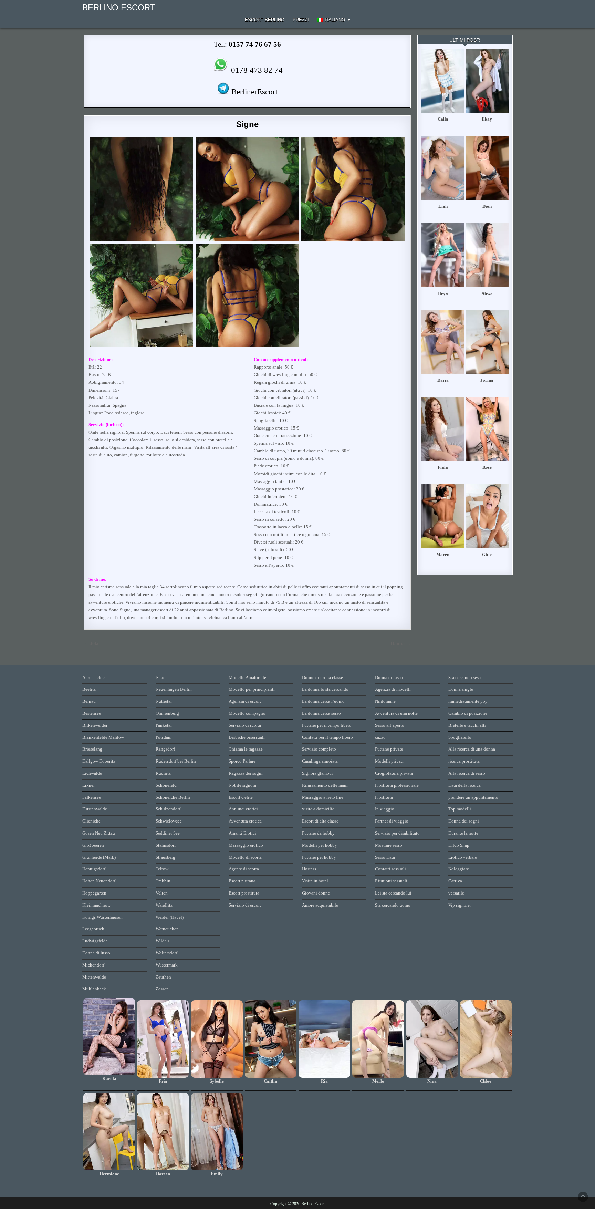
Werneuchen (167, 928)
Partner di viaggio (391, 821)
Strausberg (165, 857)
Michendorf (93, 965)
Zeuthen (163, 977)
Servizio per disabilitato (397, 833)
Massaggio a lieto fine (322, 797)
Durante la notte (463, 833)
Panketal (164, 725)
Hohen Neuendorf (98, 881)
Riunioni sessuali (391, 881)
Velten (162, 893)
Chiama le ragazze (246, 749)
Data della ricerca (464, 785)
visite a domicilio (318, 809)
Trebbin (163, 881)
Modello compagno (247, 713)
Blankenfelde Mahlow (103, 737)
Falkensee (91, 797)
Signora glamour (317, 773)
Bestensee (91, 713)
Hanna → (400, 643)
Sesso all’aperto (389, 725)
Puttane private (389, 749)
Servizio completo (319, 749)
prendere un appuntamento (473, 797)
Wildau (162, 940)
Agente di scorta (244, 868)
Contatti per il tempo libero (327, 737)
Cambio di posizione (467, 713)
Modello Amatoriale (247, 677)
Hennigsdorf (93, 868)
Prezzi (301, 19)
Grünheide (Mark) (99, 857)
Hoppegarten (94, 893)
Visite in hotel (315, 881)
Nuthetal (164, 701)
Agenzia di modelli (393, 689)
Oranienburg (167, 713)
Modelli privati (389, 761)
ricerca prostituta (464, 761)
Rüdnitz (163, 773)
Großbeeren (93, 845)
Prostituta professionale (397, 785)
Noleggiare (458, 868)
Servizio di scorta (245, 725)
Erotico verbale (462, 857)
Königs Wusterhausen (102, 917)
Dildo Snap (458, 845)
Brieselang (92, 749)
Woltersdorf (166, 952)
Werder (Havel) (170, 917)
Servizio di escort (245, 905)
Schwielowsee (169, 821)
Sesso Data (385, 857)
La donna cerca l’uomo (323, 701)
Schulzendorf (168, 809)
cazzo (380, 737)
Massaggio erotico (246, 845)
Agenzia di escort (245, 701)
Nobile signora (242, 785)
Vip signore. (459, 905)
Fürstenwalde (94, 809)
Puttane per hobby (319, 857)
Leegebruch (93, 928)
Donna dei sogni (463, 821)
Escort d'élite (241, 797)
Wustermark (167, 965)
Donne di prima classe (322, 677)
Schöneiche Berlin (173, 797)
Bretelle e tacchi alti (467, 725)
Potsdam (163, 737)
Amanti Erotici (242, 833)
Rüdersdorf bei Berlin (176, 761)
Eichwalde (92, 773)
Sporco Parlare (242, 761)
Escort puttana (242, 881)
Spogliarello (459, 737)
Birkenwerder (94, 725)
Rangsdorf (165, 749)
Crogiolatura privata (394, 773)
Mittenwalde (94, 977)
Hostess (309, 868)
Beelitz (89, 689)
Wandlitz (164, 905)
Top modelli (459, 809)
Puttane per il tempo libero (327, 725)
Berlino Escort (118, 7)
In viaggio (384, 809)
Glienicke (91, 821)
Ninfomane (385, 701)
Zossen (162, 988)
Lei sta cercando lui (393, 893)
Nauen (162, 677)
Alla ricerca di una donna (471, 749)
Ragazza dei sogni (246, 773)
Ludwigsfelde (95, 940)
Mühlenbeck (94, 988)
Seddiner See (168, 833)
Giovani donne (316, 893)
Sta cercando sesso (465, 677)
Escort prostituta (244, 893)
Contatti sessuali (390, 868)
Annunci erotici (243, 809)
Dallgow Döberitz (98, 761)
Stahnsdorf (166, 845)
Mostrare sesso (388, 845)
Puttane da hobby (318, 833)
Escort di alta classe (320, 821)
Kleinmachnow (96, 905)
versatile (456, 893)
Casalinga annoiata (320, 761)
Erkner (88, 785)
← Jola (91, 643)
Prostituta (384, 797)
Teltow (162, 868)
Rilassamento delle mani (325, 785)
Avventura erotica (245, 821)
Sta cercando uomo (392, 905)
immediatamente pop (468, 701)
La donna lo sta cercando (325, 689)
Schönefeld (166, 785)
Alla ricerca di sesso (466, 773)
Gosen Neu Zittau (98, 833)
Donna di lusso (96, 952)
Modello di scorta (245, 857)
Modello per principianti (252, 689)
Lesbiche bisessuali (247, 737)
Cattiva (455, 881)
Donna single (460, 689)
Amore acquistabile (320, 905)
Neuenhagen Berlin (174, 689)
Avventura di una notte (396, 713)
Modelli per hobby (319, 845)
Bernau (89, 701)
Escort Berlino (264, 19)
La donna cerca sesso (321, 713)
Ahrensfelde (93, 677)
